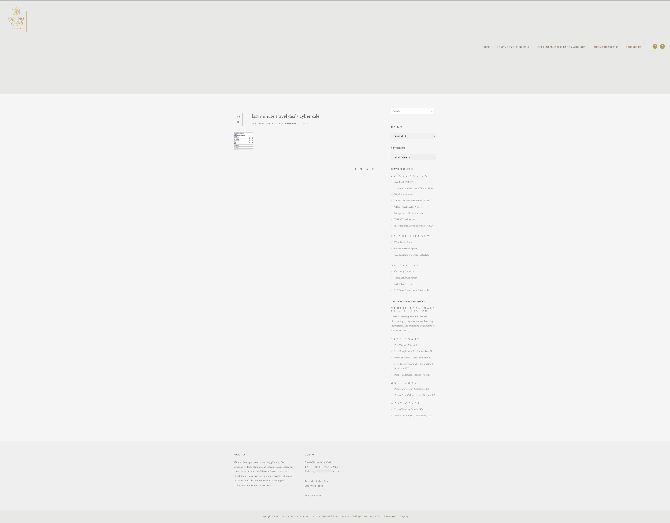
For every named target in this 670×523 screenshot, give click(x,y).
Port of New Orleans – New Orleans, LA (414, 395)
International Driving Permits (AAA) (413, 225)
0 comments (289, 123)
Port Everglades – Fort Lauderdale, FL (413, 351)
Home (486, 47)
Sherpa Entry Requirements (408, 213)
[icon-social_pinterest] (662, 46)
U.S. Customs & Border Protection (411, 255)
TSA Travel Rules (403, 242)
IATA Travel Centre (404, 284)
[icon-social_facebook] (656, 46)
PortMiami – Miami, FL (406, 345)
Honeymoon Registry (605, 47)
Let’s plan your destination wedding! (561, 47)
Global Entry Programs (406, 248)
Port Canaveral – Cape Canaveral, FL (413, 357)
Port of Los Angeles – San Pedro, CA (412, 415)
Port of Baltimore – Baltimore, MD (412, 374)
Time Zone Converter (405, 277)
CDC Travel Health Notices (408, 207)
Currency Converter (404, 271)
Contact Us (633, 47)
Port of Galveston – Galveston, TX (411, 389)
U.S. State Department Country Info (412, 290)
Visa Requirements (404, 194)
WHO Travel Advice (404, 219)
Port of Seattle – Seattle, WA (408, 409)
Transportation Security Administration (414, 188)
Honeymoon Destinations (513, 47)
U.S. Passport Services (405, 181)
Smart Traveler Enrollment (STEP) (412, 200)
